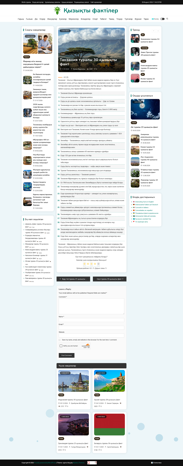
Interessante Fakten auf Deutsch (146, 205)
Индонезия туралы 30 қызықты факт (73, 400)
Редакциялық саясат (81, 2)
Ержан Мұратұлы (79, 69)
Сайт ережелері (96, 2)
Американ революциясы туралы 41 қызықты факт (150, 137)
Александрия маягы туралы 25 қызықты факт (149, 55)
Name (61, 317)
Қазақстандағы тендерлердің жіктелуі (39, 185)
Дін (36, 19)
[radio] (84, 264)
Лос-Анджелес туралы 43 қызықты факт (149, 160)
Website (61, 332)
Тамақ (111, 19)
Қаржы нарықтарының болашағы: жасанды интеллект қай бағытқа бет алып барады (42, 199)
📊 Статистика (156, 463)
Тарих (146, 19)
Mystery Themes (78, 463)
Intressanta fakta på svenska (145, 216)
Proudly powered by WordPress (45, 463)
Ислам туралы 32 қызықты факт (37, 261)
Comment (63, 297)
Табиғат (103, 19)
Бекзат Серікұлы (113, 403)
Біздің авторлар (38, 2)
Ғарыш (21, 19)
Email (61, 324)
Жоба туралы (26, 2)
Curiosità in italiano (141, 207)
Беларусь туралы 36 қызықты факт (108, 443)
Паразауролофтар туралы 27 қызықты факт (149, 81)
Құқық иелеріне (67, 2)
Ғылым (29, 19)
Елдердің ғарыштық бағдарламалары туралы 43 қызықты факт (35, 238)
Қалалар (63, 19)
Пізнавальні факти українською (146, 213)
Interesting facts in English (144, 202)
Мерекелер (74, 19)
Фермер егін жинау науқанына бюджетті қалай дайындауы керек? (36, 64)
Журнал (138, 19)
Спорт (95, 19)
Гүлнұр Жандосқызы (78, 447)
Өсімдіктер (85, 19)
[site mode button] (162, 19)
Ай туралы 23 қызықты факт (144, 127)
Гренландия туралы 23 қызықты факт (73, 443)
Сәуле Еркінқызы (113, 447)
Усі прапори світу (141, 222)
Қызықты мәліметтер (143, 219)
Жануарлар (52, 19)
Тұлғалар (129, 19)
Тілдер (119, 19)
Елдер (42, 19)
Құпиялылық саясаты (52, 2)
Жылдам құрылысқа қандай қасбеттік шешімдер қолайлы (41, 172)
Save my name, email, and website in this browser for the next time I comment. (89, 340)
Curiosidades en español (143, 210)
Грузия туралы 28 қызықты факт (107, 400)
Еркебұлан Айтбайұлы (79, 403)
